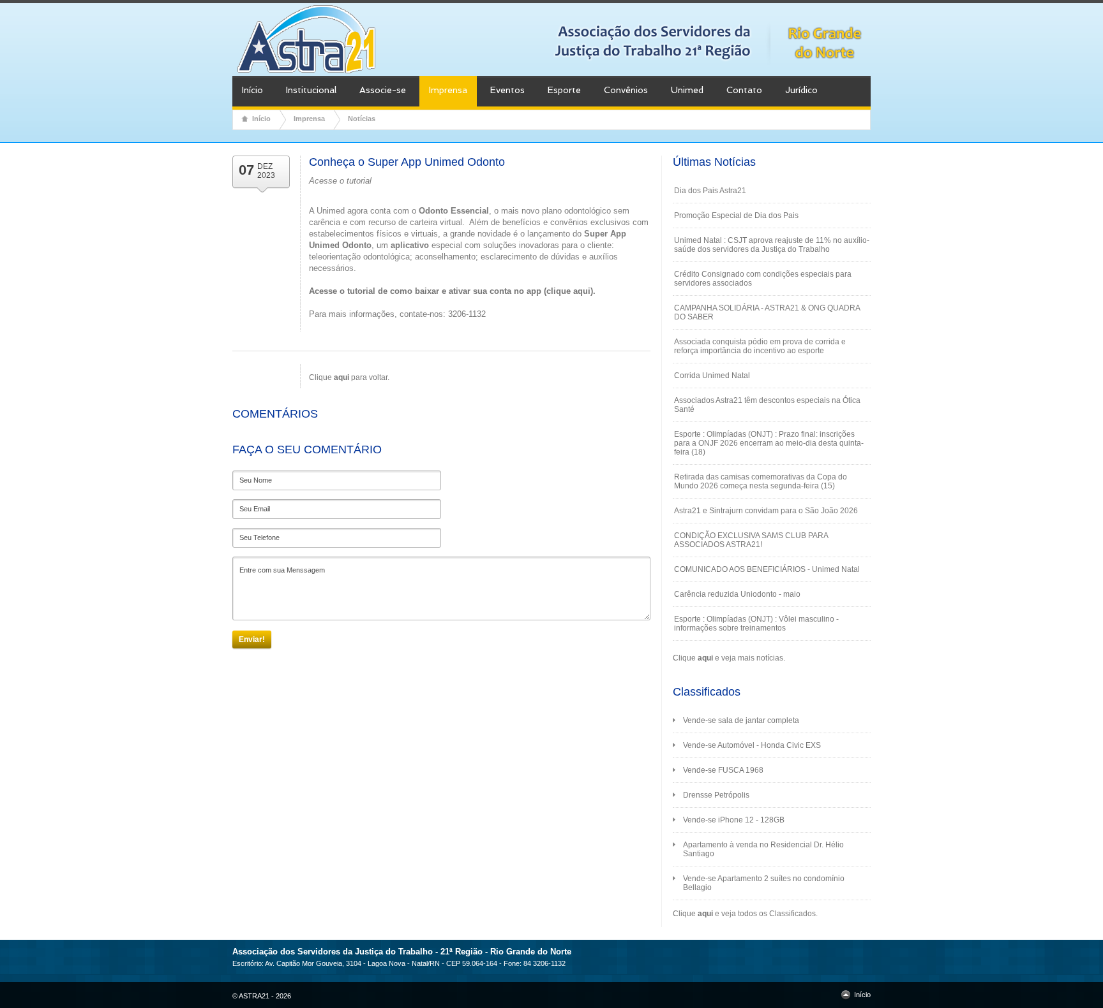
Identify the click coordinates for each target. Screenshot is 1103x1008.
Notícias (361, 118)
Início (252, 90)
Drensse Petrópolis (716, 795)
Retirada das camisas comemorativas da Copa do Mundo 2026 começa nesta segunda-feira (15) (760, 481)
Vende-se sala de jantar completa (741, 720)
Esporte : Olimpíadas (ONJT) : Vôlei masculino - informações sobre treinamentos (756, 623)
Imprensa (448, 90)
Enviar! (252, 639)
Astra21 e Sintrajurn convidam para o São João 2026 (766, 510)
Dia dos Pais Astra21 (710, 190)
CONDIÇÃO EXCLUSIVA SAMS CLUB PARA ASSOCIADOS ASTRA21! (751, 540)
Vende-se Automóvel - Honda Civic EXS (752, 745)
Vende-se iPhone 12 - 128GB (733, 819)
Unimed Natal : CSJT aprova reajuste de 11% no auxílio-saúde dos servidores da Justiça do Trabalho (771, 245)
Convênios (626, 90)
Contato (744, 90)
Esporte (564, 90)
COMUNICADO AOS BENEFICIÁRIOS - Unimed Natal (767, 569)
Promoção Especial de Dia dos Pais (736, 215)
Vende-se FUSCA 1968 (723, 770)
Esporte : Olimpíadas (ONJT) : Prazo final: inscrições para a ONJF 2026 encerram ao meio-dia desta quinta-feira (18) (769, 443)
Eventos (507, 90)
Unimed (687, 90)
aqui (705, 658)
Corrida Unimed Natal (712, 375)
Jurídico (801, 90)
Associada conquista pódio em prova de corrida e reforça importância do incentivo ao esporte (760, 346)
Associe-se (382, 90)
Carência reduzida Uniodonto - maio (737, 594)
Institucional (311, 90)
